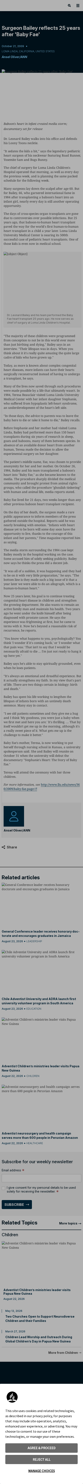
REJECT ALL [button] (41, 1459)
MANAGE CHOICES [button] (41, 1471)
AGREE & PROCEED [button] (42, 1448)
